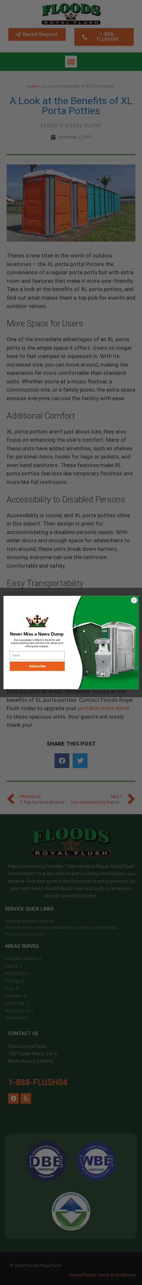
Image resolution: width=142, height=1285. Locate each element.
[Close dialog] (134, 600)
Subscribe (37, 666)
